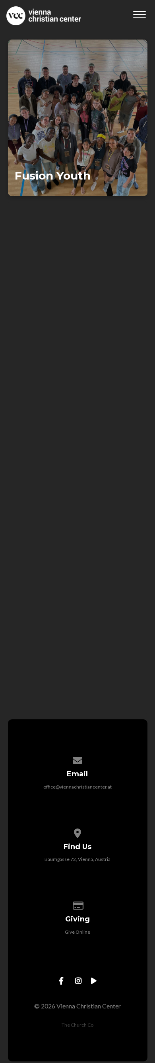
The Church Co (77, 1025)
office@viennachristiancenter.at (77, 787)
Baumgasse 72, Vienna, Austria (77, 859)
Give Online (77, 932)
